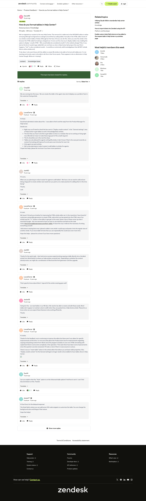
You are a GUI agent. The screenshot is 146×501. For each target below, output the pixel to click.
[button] (111, 4)
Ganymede (103, 57)
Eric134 (102, 51)
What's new (113, 458)
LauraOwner (28, 112)
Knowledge (98, 25)
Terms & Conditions (64, 440)
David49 (27, 16)
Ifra (101, 63)
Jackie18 (27, 300)
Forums (69, 458)
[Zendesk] (73, 492)
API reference (71, 465)
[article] (54, 96)
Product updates (72, 469)
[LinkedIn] (124, 480)
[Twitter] (117, 480)
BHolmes (103, 68)
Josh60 (26, 171)
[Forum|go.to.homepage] (27, 4)
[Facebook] (121, 480)
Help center (30, 458)
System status (31, 465)
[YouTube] (128, 480)
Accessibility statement (80, 440)
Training (29, 461)
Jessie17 (27, 398)
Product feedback (30, 10)
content (23, 61)
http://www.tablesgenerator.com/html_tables (38, 223)
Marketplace (113, 461)
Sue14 (26, 373)
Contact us (30, 469)
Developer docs (72, 461)
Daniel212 (103, 74)
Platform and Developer (102, 31)
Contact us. (35, 479)
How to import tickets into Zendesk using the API (110, 28)
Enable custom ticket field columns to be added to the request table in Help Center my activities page (110, 36)
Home (19, 10)
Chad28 (27, 88)
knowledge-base (34, 61)
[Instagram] (132, 480)
